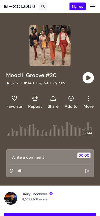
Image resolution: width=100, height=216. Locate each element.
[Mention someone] (11, 171)
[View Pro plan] (51, 193)
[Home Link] (19, 6)
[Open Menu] (93, 6)
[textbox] (41, 157)
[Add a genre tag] (20, 171)
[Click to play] (88, 77)
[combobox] (88, 102)
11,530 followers (35, 199)
